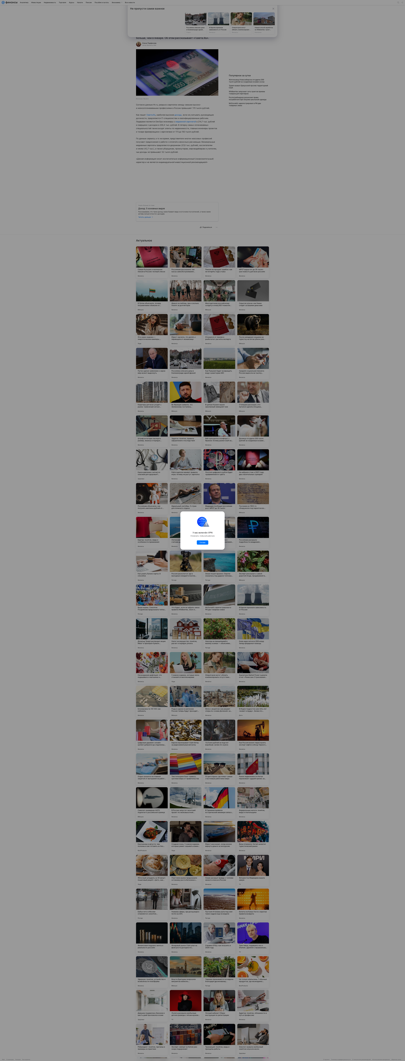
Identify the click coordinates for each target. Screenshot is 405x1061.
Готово (202, 542)
